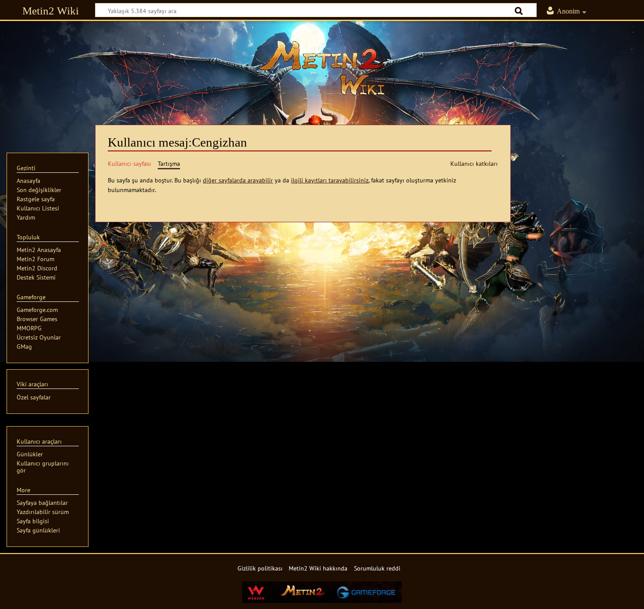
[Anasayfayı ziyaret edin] (322, 68)
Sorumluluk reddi (377, 568)
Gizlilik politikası (260, 568)
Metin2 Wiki (50, 11)
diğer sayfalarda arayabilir (238, 180)
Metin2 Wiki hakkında (318, 568)
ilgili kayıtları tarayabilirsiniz (329, 180)
